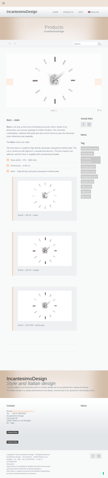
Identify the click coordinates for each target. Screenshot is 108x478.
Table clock (86, 187)
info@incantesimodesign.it (22, 411)
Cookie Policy (12, 442)
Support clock (87, 182)
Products (68, 12)
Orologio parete (88, 167)
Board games (87, 154)
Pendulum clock (88, 172)
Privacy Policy (12, 432)
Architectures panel (90, 149)
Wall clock (86, 192)
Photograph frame (89, 177)
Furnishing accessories (87, 160)
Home (55, 12)
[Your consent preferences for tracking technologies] (103, 473)
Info (80, 12)
